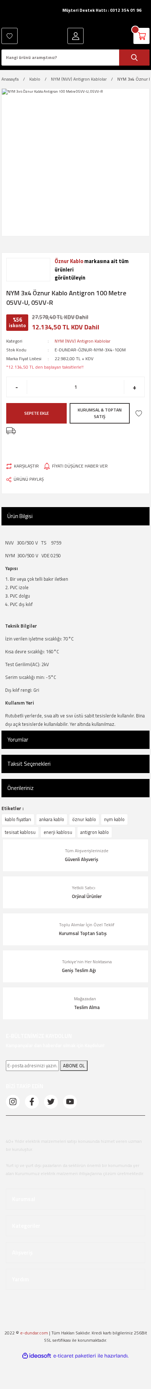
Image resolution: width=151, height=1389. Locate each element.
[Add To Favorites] (139, 413)
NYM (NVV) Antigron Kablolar (82, 341)
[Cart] (141, 36)
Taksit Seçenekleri (29, 764)
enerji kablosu (58, 832)
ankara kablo (51, 819)
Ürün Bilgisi (20, 516)
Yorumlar (17, 739)
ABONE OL (74, 1065)
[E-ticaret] (74, 1356)
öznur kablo (84, 819)
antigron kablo (94, 832)
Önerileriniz (20, 788)
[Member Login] (75, 36)
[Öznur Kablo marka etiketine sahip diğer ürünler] (28, 269)
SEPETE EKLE (36, 413)
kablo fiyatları (18, 819)
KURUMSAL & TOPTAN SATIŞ (100, 413)
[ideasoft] (36, 1356)
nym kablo (114, 819)
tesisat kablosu (20, 832)
